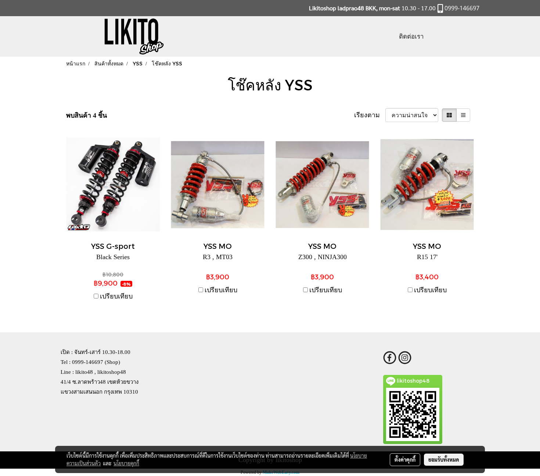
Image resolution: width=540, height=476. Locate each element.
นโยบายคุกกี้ (126, 463)
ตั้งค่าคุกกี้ (405, 459)
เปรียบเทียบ (116, 296)
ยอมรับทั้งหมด (443, 459)
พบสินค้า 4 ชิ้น (86, 115)
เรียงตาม (369, 115)
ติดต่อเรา (411, 36)
